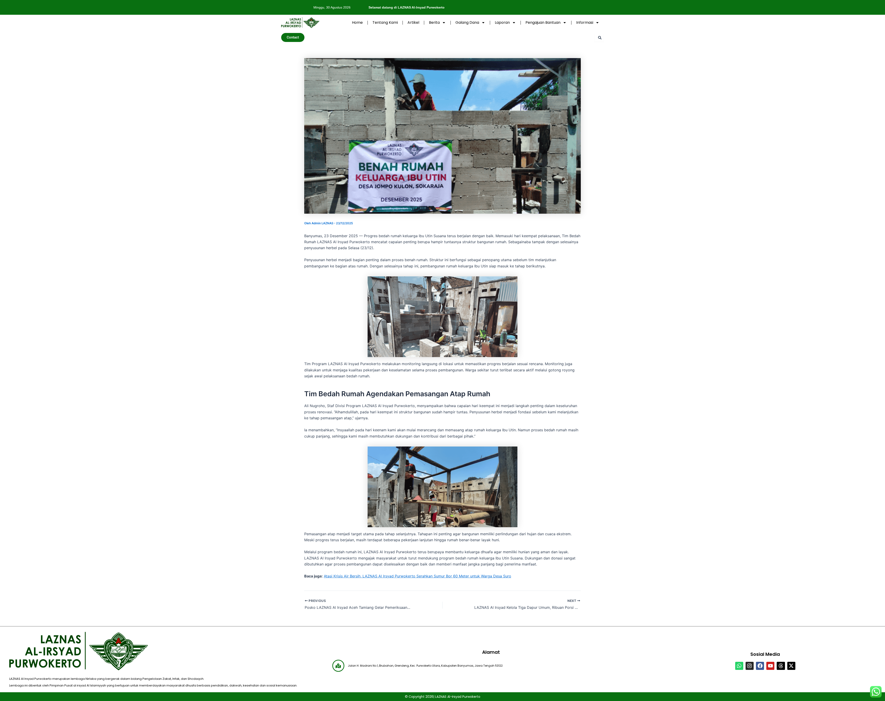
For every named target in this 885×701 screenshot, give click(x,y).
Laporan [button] (502, 22)
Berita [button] (434, 22)
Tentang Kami (385, 22)
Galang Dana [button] (467, 22)
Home (357, 22)
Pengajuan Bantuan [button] (542, 22)
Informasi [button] (584, 22)
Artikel (413, 22)
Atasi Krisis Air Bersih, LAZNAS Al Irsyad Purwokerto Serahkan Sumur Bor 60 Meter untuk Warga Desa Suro (417, 576)
